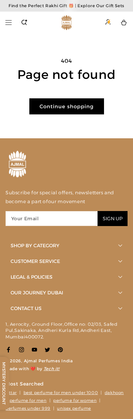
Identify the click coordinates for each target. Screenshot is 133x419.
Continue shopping (67, 106)
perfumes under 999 (27, 408)
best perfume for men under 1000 (61, 392)
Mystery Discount (3, 383)
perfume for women (75, 400)
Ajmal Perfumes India (48, 360)
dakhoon (114, 392)
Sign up (112, 218)
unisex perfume (74, 408)
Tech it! (52, 368)
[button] (8, 22)
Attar (11, 392)
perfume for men (28, 400)
